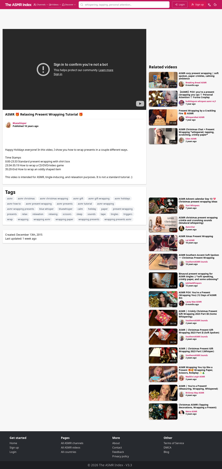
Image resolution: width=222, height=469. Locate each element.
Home (13, 443)
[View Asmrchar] (181, 228)
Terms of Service (174, 443)
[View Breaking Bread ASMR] (181, 84)
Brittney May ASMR (195, 392)
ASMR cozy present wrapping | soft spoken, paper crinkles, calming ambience (199, 76)
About (116, 443)
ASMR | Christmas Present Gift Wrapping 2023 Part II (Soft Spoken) (199, 331)
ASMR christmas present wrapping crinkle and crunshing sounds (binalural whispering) (198, 220)
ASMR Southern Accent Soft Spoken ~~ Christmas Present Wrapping (199, 256)
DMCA (167, 447)
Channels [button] (41, 4)
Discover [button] (69, 4)
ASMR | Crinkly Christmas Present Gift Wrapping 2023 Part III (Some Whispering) (198, 314)
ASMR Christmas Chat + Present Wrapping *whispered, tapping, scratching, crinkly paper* (196, 132)
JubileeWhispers (194, 283)
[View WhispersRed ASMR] (181, 119)
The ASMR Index (111, 465)
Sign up (14, 447)
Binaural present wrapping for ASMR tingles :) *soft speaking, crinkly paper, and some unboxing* (198, 276)
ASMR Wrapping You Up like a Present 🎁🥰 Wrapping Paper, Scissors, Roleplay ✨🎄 (196, 370)
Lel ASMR (190, 240)
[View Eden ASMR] (181, 140)
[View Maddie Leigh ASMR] (181, 378)
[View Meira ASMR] (181, 413)
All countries (68, 452)
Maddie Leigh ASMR (195, 376)
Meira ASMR (191, 411)
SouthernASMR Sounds (197, 261)
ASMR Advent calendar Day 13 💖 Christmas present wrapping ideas (198, 200)
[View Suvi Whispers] (181, 207)
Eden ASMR (191, 138)
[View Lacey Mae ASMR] (181, 303)
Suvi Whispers (192, 205)
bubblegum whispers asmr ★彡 (201, 101)
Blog (166, 452)
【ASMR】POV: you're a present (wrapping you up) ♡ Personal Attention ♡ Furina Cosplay (196, 94)
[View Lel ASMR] (181, 242)
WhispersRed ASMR (195, 117)
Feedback (118, 452)
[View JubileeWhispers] (181, 284)
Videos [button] (55, 4)
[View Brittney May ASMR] (181, 394)
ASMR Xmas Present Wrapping (196, 236)
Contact (117, 447)
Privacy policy (120, 456)
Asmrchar (190, 227)
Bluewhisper (19, 123)
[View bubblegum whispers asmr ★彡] (181, 103)
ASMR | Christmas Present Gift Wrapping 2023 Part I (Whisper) (196, 350)
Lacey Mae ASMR (194, 301)
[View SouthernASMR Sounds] (181, 263)
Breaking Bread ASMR (196, 82)
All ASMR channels (72, 443)
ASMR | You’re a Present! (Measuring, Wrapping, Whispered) (198, 387)
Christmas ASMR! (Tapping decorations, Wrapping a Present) (197, 406)
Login (13, 452)
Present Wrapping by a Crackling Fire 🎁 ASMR (197, 112)
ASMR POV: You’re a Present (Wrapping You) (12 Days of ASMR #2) (197, 295)
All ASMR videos (70, 447)
